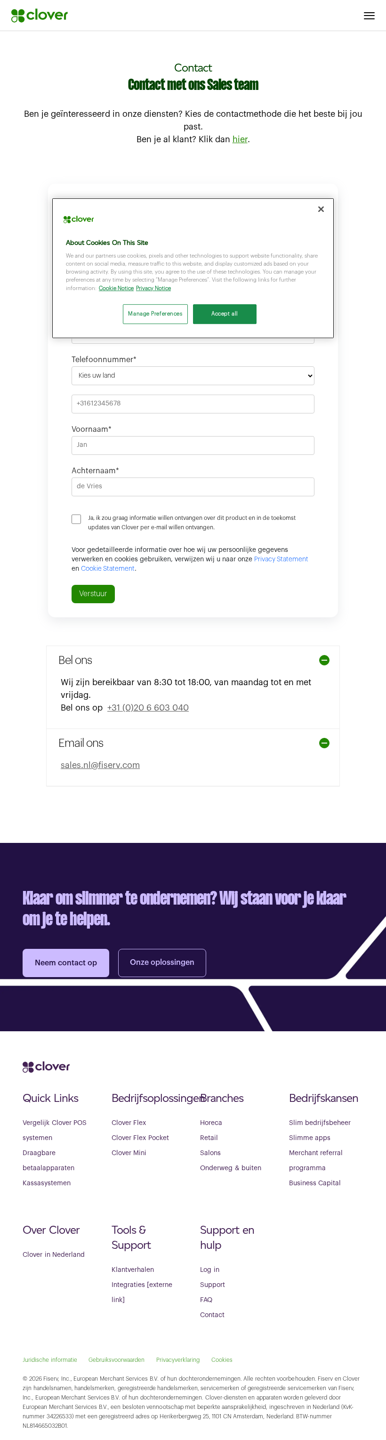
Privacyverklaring (178, 1360)
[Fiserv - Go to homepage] (39, 15)
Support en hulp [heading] (227, 1237)
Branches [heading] (221, 1098)
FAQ (206, 1300)
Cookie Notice (116, 288)
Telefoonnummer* (104, 360)
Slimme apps (310, 1138)
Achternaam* (95, 471)
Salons (210, 1153)
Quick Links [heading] (50, 1098)
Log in (209, 1270)
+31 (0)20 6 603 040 (148, 708)
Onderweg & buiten (230, 1168)
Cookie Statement (108, 569)
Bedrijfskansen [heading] (323, 1098)
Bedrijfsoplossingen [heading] (149, 1098)
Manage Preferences (155, 313)
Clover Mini (129, 1153)
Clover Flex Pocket (140, 1138)
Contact (212, 1315)
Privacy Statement (281, 559)
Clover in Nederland (54, 1255)
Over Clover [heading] (51, 1230)
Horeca (211, 1123)
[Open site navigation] (369, 15)
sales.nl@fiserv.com (100, 765)
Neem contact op (66, 963)
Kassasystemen (47, 1183)
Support (212, 1285)
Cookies (222, 1360)
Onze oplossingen (162, 962)
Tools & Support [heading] (131, 1237)
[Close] (321, 209)
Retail (209, 1138)
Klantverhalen (133, 1270)
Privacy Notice (153, 288)
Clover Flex (129, 1123)
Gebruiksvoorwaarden (116, 1360)
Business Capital (315, 1183)
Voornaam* (92, 429)
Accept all (224, 313)
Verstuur (93, 594)
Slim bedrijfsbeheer (320, 1123)
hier (240, 139)
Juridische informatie (50, 1360)
